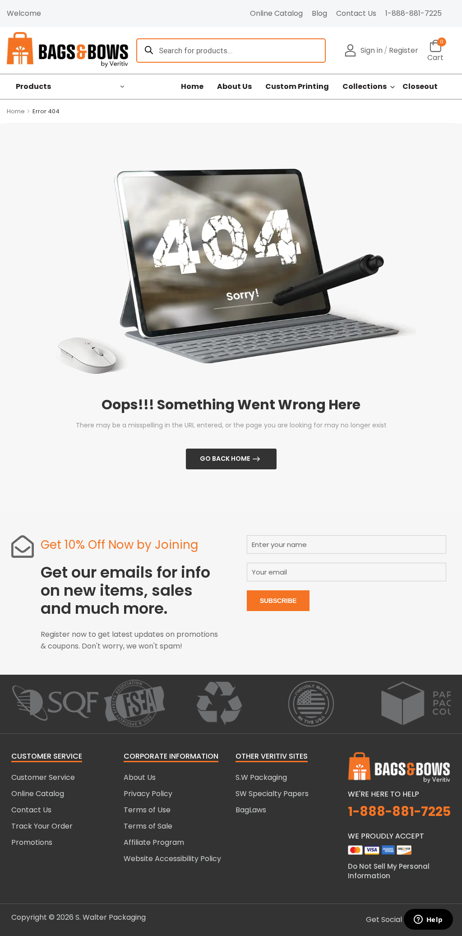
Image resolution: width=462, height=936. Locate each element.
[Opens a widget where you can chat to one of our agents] (428, 920)
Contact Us (356, 13)
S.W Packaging (261, 777)
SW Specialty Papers (272, 793)
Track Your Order (42, 826)
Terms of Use (147, 810)
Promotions (31, 842)
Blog (319, 13)
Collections (364, 86)
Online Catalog (276, 13)
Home (192, 87)
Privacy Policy (148, 793)
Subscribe (278, 600)
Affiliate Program (154, 842)
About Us (234, 87)
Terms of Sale (148, 826)
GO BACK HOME (225, 458)
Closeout (420, 87)
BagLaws (251, 810)
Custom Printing (297, 87)
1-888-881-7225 (413, 13)
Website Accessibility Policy (172, 858)
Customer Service (43, 777)
